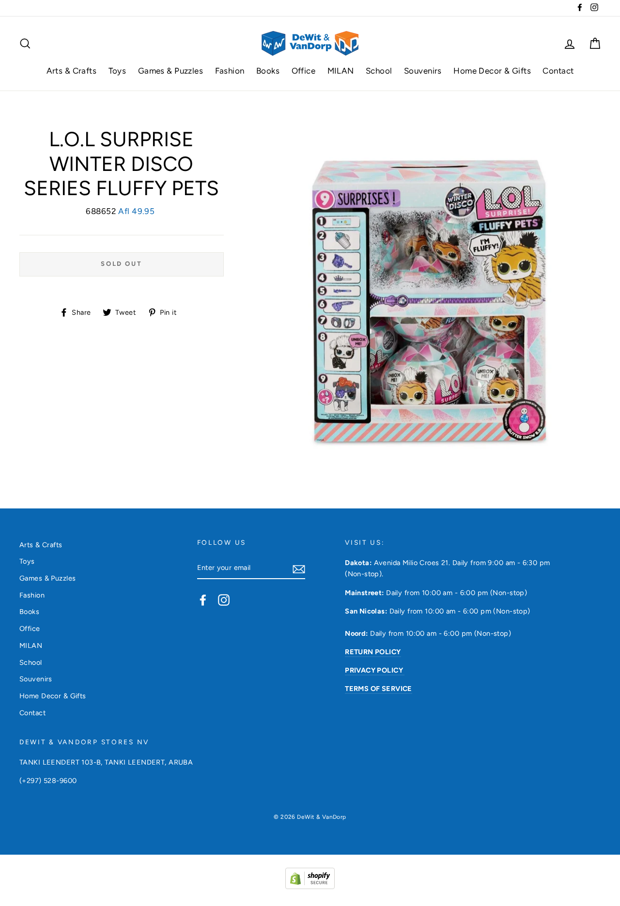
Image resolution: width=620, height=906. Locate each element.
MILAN (340, 71)
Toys (117, 71)
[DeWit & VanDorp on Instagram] (224, 599)
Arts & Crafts (71, 71)
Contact (558, 71)
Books (267, 71)
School (379, 71)
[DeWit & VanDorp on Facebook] (203, 599)
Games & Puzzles (170, 71)
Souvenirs (423, 71)
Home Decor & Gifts (492, 71)
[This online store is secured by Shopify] (310, 886)
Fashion (230, 71)
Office (304, 71)
